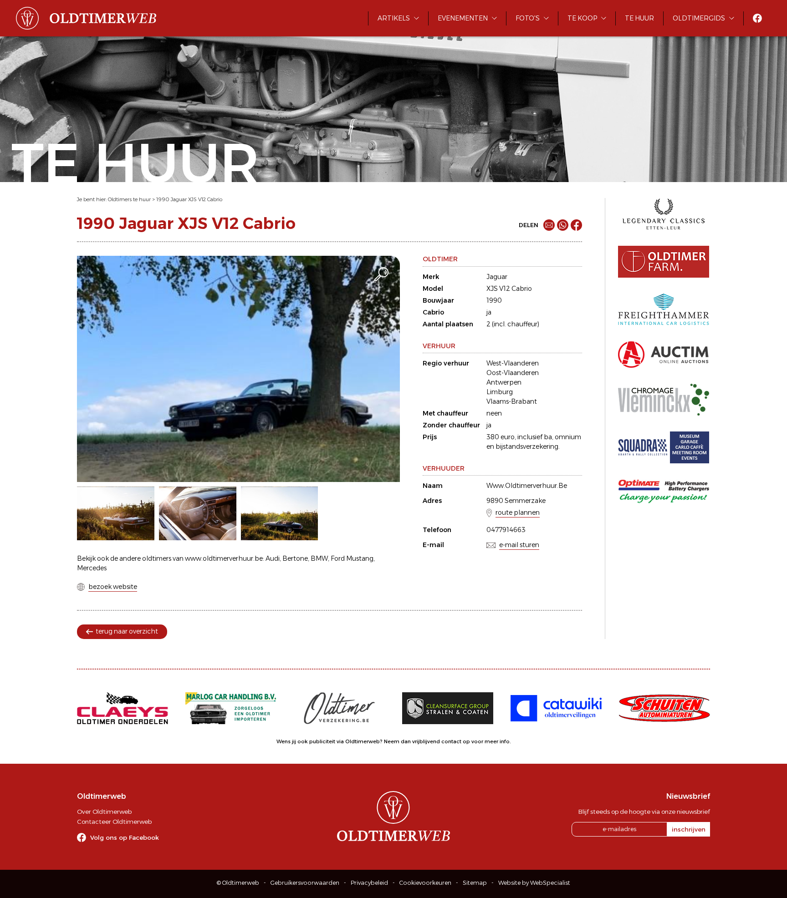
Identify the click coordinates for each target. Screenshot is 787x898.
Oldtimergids (699, 18)
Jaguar (496, 277)
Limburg (499, 392)
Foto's (528, 18)
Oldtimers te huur (129, 199)
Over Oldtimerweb (104, 811)
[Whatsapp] (562, 225)
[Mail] (549, 225)
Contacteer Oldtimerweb (114, 821)
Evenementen (463, 18)
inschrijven (688, 829)
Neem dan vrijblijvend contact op (427, 741)
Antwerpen (503, 382)
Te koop (582, 18)
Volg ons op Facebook (124, 837)
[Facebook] (576, 225)
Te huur (639, 18)
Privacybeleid (369, 882)
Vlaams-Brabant (511, 401)
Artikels (394, 18)
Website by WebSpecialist (534, 882)
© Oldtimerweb (238, 882)
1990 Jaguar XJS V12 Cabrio (189, 199)
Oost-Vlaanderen (512, 373)
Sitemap (475, 882)
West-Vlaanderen (512, 363)
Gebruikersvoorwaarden (305, 882)
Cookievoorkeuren (425, 882)
